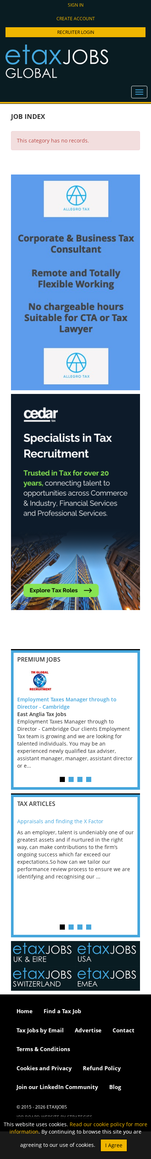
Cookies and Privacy (44, 1068)
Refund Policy (102, 1068)
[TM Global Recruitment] (75, 681)
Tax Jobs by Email (40, 1030)
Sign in (76, 5)
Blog (115, 1087)
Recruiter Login (75, 32)
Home (24, 1011)
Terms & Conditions (43, 1049)
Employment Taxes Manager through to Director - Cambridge (67, 703)
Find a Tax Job (62, 1011)
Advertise (88, 1030)
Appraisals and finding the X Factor (60, 821)
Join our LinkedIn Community (57, 1087)
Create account (75, 18)
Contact (124, 1030)
